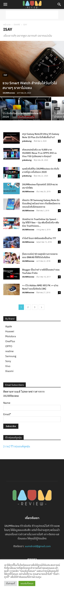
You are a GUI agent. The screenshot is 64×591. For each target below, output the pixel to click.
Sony (8, 361)
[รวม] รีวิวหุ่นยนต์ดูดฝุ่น (16, 446)
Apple (8, 326)
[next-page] (41, 307)
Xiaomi (9, 371)
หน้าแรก (7, 24)
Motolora (10, 336)
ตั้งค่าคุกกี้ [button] (10, 583)
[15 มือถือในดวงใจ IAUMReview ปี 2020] (25, 110)
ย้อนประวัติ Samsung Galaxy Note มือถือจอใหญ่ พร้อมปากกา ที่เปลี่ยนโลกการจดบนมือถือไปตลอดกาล (41, 203)
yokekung (27, 141)
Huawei (9, 331)
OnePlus (10, 341)
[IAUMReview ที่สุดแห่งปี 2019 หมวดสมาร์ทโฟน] (11, 188)
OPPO (8, 346)
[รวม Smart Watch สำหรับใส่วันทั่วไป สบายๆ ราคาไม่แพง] (32, 69)
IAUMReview (9, 93)
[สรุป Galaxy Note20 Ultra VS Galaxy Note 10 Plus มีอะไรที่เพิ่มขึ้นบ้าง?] (11, 138)
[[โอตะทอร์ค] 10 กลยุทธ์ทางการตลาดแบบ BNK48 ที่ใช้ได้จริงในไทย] (11, 258)
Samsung (10, 356)
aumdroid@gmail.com (38, 546)
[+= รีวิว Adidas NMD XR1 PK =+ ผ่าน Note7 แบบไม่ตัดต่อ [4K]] (11, 289)
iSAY (5, 75)
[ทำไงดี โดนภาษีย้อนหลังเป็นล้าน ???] (11, 242)
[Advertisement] (32, 15)
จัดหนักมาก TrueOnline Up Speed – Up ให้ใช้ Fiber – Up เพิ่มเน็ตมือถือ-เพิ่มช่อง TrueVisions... (40, 222)
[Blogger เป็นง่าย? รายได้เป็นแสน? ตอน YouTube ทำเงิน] (11, 273)
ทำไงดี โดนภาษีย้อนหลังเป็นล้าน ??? (39, 238)
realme (9, 351)
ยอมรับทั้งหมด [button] (27, 583)
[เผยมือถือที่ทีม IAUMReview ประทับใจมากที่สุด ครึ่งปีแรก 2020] (11, 172)
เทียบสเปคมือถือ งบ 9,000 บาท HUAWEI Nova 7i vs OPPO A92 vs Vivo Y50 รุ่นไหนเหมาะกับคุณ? (39, 153)
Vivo (7, 366)
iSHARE (17, 24)
